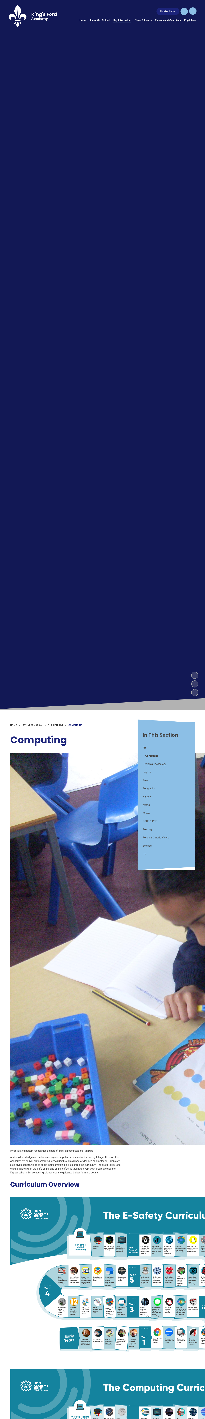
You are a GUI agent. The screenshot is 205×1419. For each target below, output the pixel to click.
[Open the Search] (184, 11)
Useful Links (167, 11)
